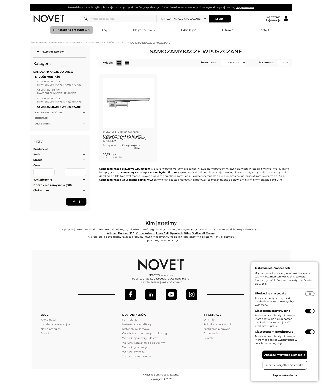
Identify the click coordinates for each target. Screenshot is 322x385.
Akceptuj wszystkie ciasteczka (284, 354)
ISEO (132, 233)
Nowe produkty (51, 329)
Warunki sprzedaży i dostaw (140, 338)
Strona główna (39, 42)
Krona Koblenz (145, 233)
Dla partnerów (142, 30)
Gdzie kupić (188, 30)
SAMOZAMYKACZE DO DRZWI (83, 42)
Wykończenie (42, 179)
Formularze (129, 319)
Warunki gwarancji (134, 347)
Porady (45, 333)
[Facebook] (130, 294)
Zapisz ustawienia (285, 375)
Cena (36, 165)
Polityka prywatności (217, 324)
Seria (36, 154)
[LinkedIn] (150, 294)
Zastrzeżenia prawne (216, 329)
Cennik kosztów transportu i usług (144, 333)
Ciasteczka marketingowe (274, 331)
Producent (40, 149)
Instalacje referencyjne (55, 324)
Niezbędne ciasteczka (270, 293)
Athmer (112, 233)
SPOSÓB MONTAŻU (115, 42)
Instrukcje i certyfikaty (136, 324)
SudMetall (198, 233)
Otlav (187, 233)
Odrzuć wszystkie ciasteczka (284, 365)
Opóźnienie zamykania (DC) (52, 185)
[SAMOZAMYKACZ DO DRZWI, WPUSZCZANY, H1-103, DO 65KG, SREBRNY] (128, 118)
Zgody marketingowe (136, 356)
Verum (210, 233)
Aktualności (48, 319)
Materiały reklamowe (136, 329)
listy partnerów (245, 7)
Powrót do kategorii (53, 51)
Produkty (56, 42)
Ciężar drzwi (41, 190)
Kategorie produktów (72, 29)
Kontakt (264, 30)
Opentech (176, 233)
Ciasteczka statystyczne (272, 311)
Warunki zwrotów (133, 352)
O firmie (227, 30)
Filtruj (76, 201)
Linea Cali (162, 233)
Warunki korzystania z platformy (143, 342)
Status (37, 160)
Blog (104, 30)
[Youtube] (171, 294)
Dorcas (122, 233)
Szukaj (219, 18)
